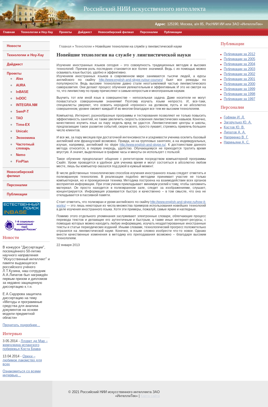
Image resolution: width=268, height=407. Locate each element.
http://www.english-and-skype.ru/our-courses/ (131, 80)
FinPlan (22, 161)
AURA (20, 85)
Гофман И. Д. (234, 117)
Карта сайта (150, 396)
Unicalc (22, 131)
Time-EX (23, 125)
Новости (14, 46)
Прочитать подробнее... (21, 325)
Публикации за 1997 (239, 99)
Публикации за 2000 (239, 84)
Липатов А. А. (235, 132)
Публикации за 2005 (239, 59)
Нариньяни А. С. (237, 142)
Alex (19, 79)
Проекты (65, 32)
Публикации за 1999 (239, 89)
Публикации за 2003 (239, 69)
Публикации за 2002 (239, 74)
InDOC (21, 98)
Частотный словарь (25, 146)
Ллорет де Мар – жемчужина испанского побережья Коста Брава (25, 345)
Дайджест (85, 32)
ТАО (19, 118)
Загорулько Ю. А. (238, 122)
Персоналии (149, 32)
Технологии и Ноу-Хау (37, 32)
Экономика (25, 138)
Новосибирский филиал (116, 32)
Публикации (173, 32)
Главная (9, 32)
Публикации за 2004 (239, 64)
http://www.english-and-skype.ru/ (143, 145)
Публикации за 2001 (239, 79)
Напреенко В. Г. (236, 137)
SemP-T (22, 111)
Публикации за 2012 (239, 54)
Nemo (20, 155)
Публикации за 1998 (239, 94)
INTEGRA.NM (26, 105)
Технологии (83, 46)
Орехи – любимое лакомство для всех (22, 360)
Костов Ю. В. (234, 127)
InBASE (22, 92)
